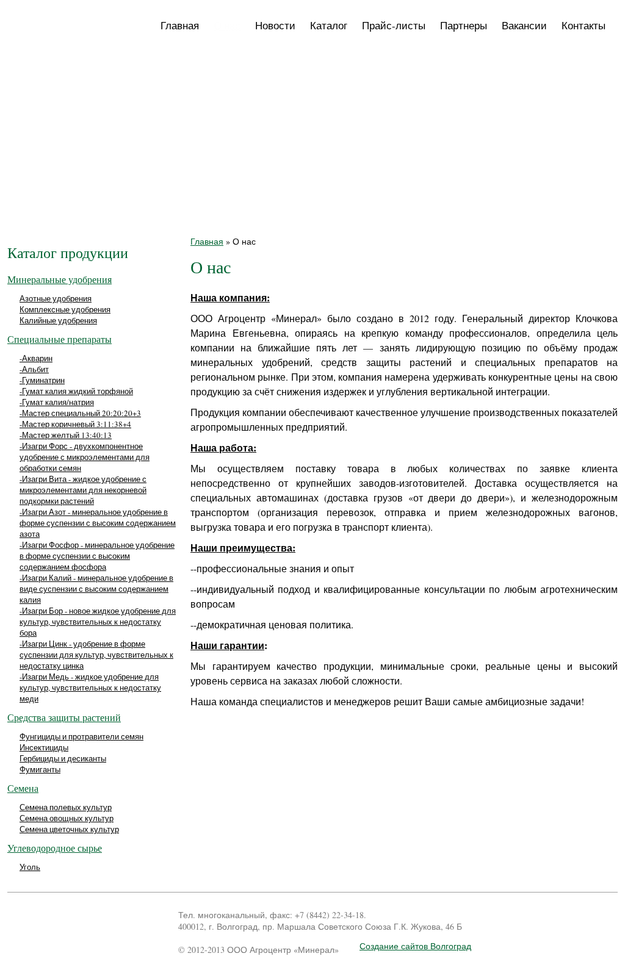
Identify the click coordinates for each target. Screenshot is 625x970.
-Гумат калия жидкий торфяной (76, 391)
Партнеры (463, 25)
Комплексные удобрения (65, 309)
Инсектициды (44, 747)
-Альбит (34, 369)
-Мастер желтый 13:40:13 (66, 434)
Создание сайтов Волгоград (415, 946)
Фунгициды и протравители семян (81, 736)
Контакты (583, 25)
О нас (227, 25)
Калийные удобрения (58, 320)
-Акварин (36, 358)
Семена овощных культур (67, 818)
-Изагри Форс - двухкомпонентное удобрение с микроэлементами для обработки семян (85, 456)
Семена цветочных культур (69, 829)
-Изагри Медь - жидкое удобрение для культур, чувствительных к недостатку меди (90, 687)
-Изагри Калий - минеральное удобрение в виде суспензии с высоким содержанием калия (96, 588)
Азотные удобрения (56, 298)
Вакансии (524, 25)
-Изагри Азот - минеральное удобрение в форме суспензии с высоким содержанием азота (98, 522)
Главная (180, 25)
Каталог (328, 25)
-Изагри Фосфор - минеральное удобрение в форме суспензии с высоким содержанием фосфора (97, 555)
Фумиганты (40, 769)
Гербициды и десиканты (63, 758)
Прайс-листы (393, 25)
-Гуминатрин (42, 380)
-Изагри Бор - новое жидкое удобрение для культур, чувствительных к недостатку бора (98, 621)
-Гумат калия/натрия (57, 402)
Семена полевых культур (66, 807)
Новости (275, 25)
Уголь (30, 866)
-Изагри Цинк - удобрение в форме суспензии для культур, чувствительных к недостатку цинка (96, 654)
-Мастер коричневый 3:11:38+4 (75, 424)
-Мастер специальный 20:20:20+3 (80, 413)
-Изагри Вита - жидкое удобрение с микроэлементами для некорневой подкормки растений (83, 489)
